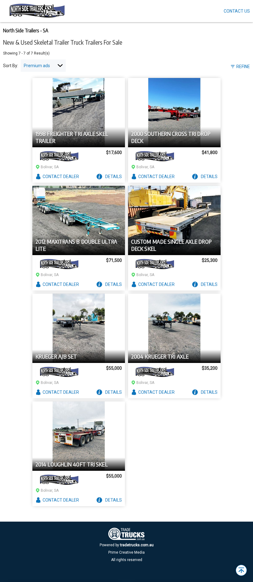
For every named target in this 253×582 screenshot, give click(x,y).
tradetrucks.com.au (137, 545)
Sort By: (10, 65)
